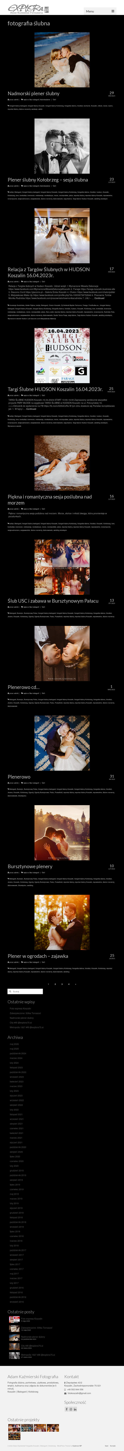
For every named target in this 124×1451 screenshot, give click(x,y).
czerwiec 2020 (17, 1161)
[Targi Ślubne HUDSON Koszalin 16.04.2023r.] (62, 355)
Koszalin (94, 106)
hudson (99, 192)
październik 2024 (18, 1053)
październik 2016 (18, 1296)
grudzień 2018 (17, 1212)
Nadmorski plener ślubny (22, 1017)
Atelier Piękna (30, 305)
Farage (85, 305)
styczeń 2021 (16, 1142)
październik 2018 (18, 1222)
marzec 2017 (16, 1278)
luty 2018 (14, 1245)
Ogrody (31, 616)
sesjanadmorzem (24, 199)
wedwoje (34, 109)
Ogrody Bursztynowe (41, 616)
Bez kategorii (34, 99)
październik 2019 (18, 1175)
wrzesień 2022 (17, 1100)
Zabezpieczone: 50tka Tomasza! (25, 1013)
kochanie (87, 106)
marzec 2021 (16, 1137)
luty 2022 (14, 1109)
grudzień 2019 (17, 1170)
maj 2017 (14, 1273)
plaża (71, 195)
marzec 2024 (16, 1058)
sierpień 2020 (16, 1151)
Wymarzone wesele (14, 426)
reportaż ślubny (13, 109)
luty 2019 (14, 1203)
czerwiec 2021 (17, 1128)
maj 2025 (14, 1048)
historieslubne (45, 99)
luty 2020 (14, 1165)
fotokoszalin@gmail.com (79, 1393)
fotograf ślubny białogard (18, 106)
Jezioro (10, 616)
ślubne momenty (25, 109)
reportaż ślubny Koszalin (93, 195)
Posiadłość (59, 616)
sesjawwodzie (35, 199)
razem (110, 106)
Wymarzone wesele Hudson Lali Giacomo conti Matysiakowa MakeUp (32, 319)
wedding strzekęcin (101, 199)
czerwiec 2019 (17, 1189)
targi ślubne (68, 199)
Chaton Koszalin (54, 305)
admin (16, 99)
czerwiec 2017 (17, 1268)
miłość (100, 106)
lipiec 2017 (15, 1264)
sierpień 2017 (16, 1259)
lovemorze (31, 195)
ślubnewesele (58, 199)
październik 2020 (18, 1147)
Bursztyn (20, 613)
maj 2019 (14, 1193)
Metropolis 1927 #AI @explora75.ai (27, 1027)
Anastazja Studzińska (16, 305)
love (17, 195)
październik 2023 (18, 1072)
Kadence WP (77, 1446)
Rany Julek (50, 312)
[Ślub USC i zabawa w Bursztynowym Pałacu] (62, 566)
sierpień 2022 (16, 1104)
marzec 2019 (16, 1198)
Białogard (18, 192)
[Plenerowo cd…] (62, 653)
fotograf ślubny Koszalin (36, 106)
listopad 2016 (16, 1292)
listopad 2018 (16, 1217)
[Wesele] (52, 1428)
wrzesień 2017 (17, 1254)
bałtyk (11, 192)
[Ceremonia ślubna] (39, 1428)
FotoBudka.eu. (94, 305)
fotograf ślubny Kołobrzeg (55, 106)
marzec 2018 (16, 1240)
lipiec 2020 (15, 1156)
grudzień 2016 (17, 1287)
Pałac (52, 616)
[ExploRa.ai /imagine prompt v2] (26, 1428)
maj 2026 (14, 1043)
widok (40, 109)
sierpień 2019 (16, 1179)
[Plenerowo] (62, 742)
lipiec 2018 (15, 1231)
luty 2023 (14, 1090)
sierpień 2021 (16, 1123)
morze (105, 106)
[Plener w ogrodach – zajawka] (62, 922)
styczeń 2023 (16, 1095)
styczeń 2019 (16, 1207)
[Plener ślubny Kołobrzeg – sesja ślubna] (62, 145)
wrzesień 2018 (17, 1226)
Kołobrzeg (11, 195)
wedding (30, 885)
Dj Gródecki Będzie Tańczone (71, 305)
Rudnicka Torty (109, 312)
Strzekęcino (22, 796)
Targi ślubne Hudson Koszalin (83, 199)
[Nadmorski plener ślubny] (62, 59)
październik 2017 (18, 1250)
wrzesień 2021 (17, 1118)
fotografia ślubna (70, 106)
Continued (99, 298)
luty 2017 (14, 1282)
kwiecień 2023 (16, 1081)
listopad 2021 (16, 1114)
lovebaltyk (23, 195)
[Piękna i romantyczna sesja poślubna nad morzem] (62, 462)
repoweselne (107, 195)
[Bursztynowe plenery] (62, 832)
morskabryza (48, 195)
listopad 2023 (16, 1067)
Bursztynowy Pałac (30, 613)
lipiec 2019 (15, 1184)
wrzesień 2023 (17, 1076)
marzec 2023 (16, 1086)
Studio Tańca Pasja (60, 315)
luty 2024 (14, 1062)
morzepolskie (63, 195)
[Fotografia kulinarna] (14, 1436)
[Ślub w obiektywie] (14, 1428)
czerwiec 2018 (17, 1236)
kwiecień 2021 (16, 1133)
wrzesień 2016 (17, 1301)
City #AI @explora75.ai (21, 1022)
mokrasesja (39, 195)
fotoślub (80, 106)
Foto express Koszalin (20, 1008)
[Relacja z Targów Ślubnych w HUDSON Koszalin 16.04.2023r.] (62, 235)
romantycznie (12, 199)
